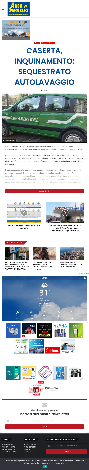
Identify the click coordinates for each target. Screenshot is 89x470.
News (37, 43)
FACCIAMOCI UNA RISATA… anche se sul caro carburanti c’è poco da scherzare (44, 265)
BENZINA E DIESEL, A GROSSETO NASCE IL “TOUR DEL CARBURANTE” (71, 264)
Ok (45, 466)
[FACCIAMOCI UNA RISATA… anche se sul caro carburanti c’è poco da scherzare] (44, 253)
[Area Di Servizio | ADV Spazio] (19, 9)
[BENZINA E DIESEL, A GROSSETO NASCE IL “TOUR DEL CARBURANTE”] (72, 253)
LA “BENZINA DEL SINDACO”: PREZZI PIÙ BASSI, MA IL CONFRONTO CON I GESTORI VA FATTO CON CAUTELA (17, 265)
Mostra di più (44, 191)
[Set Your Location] (85, 278)
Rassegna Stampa (47, 43)
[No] (86, 464)
